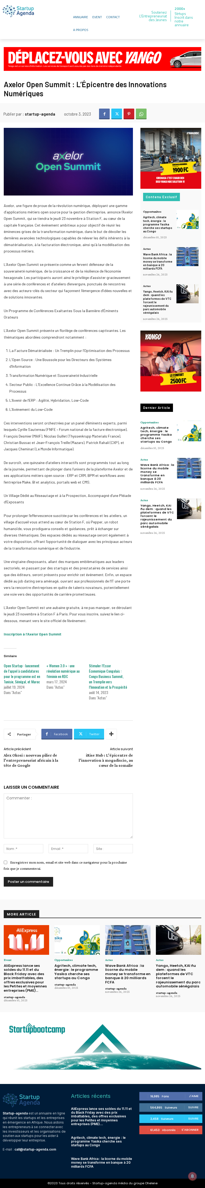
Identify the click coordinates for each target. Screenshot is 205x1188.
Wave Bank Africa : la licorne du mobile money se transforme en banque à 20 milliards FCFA (157, 261)
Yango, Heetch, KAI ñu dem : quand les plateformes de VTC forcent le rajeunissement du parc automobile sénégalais (178, 976)
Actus (147, 248)
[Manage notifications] (192, 1176)
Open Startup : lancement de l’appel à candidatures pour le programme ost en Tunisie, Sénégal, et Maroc (22, 673)
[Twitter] (116, 114)
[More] (111, 734)
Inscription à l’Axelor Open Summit (32, 634)
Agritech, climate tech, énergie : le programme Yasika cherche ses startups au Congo (157, 224)
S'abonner (190, 1130)
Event (7, 959)
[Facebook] (104, 114)
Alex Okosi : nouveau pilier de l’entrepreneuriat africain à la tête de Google (31, 760)
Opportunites (152, 211)
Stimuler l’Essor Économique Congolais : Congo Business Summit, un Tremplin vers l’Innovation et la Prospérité (108, 676)
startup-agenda (40, 114)
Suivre (193, 1107)
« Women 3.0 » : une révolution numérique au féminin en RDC (63, 671)
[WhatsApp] (141, 114)
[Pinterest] (129, 114)
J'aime (194, 1096)
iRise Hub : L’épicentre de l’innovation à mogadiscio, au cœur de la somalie (106, 760)
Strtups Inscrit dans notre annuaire (184, 19)
